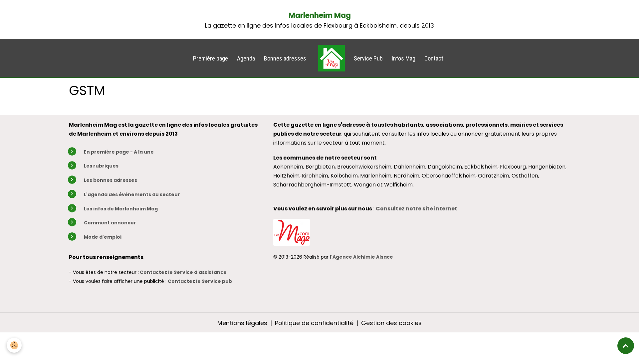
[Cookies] (14, 345)
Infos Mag (403, 58)
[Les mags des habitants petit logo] (291, 231)
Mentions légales (242, 323)
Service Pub (368, 58)
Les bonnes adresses (110, 180)
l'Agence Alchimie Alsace (361, 257)
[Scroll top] (625, 345)
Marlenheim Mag (320, 15)
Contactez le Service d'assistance (183, 272)
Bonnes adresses (285, 58)
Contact (433, 58)
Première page (210, 58)
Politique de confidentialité (314, 323)
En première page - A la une (119, 152)
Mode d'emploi (102, 237)
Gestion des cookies (391, 323)
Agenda (246, 58)
